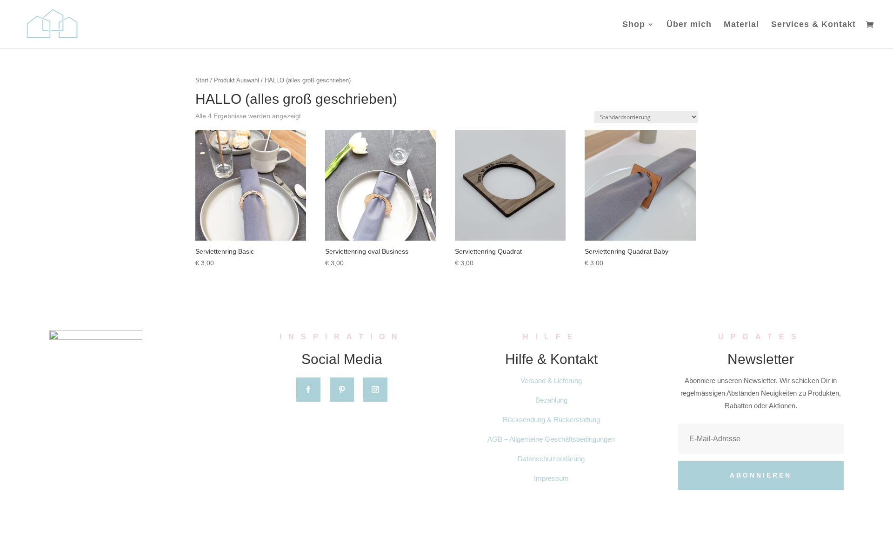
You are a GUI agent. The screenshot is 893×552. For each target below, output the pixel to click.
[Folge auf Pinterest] (342, 389)
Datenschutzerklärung (551, 459)
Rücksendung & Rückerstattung (551, 420)
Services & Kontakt (813, 25)
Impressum (551, 478)
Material (741, 25)
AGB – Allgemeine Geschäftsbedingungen (551, 439)
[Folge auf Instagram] (375, 389)
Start (201, 80)
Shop (633, 25)
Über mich (689, 25)
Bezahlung (551, 400)
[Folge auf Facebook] (308, 389)
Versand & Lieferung (551, 380)
